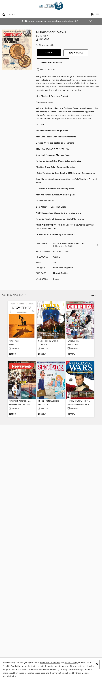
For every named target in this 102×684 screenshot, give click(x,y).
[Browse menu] (97, 14)
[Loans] (92, 15)
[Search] (4, 14)
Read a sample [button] (76, 53)
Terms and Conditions (50, 662)
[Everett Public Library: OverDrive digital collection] (51, 5)
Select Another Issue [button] (52, 62)
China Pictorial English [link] (48, 341)
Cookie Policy (9, 676)
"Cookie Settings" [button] (75, 669)
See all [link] (94, 295)
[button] (49, 52)
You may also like (13, 295)
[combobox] (45, 14)
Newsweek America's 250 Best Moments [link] (20, 401)
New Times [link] (14, 341)
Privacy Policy (71, 662)
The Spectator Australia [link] (48, 401)
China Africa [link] (73, 341)
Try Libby (26, 21)
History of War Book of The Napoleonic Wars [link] (79, 401)
